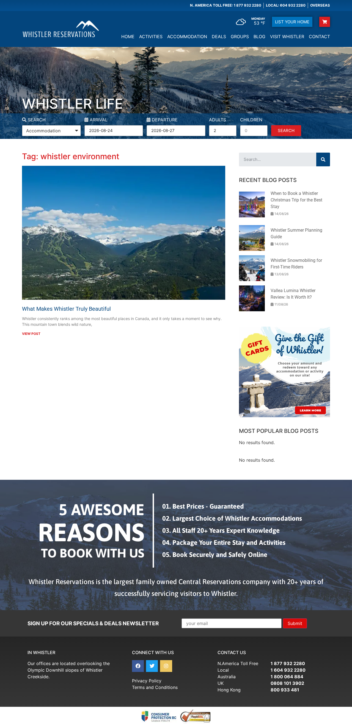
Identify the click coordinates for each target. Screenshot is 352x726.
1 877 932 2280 (288, 663)
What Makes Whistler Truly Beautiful (66, 308)
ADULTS (217, 119)
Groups (240, 36)
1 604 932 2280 (288, 670)
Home (127, 36)
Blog (259, 36)
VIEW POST (31, 334)
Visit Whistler (287, 36)
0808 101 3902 (287, 683)
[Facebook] (138, 666)
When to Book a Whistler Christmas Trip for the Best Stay (296, 200)
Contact (319, 36)
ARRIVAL (98, 119)
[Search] (323, 159)
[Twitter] (152, 666)
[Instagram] (166, 666)
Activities (151, 36)
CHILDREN (251, 119)
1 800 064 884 (287, 676)
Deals (219, 36)
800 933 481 (285, 690)
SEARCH (36, 119)
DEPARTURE (164, 119)
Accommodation (187, 36)
